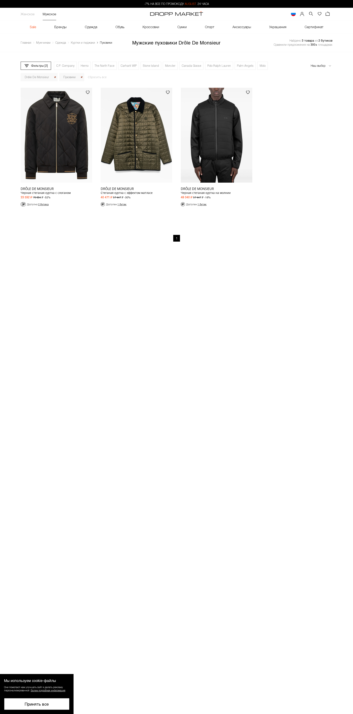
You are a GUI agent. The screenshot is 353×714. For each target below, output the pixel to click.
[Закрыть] (55, 77)
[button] (37, 694)
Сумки (182, 27)
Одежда (91, 27)
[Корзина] (328, 14)
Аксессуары (241, 27)
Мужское (49, 14)
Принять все (37, 704)
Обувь (119, 27)
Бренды (60, 27)
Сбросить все (97, 77)
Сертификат (314, 27)
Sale (33, 27)
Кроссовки (151, 27)
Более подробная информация (48, 690)
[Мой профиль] (302, 14)
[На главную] (176, 14)
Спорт (209, 27)
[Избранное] (319, 14)
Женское (28, 14)
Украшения (277, 27)
